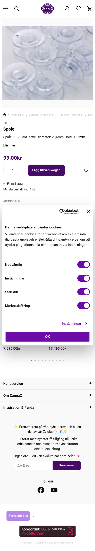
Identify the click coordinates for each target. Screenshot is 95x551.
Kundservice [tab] (13, 384)
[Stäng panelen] (88, 211)
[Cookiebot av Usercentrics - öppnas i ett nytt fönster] (60, 212)
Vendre (69, 542)
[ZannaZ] (47, 8)
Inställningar (71, 323)
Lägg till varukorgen (46, 170)
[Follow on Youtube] (54, 490)
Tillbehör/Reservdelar (71, 114)
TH (5, 123)
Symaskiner (18, 114)
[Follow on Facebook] (41, 490)
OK (47, 336)
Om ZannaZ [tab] (12, 395)
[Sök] (16, 8)
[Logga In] (67, 8)
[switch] (83, 278)
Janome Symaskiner (41, 114)
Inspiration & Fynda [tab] (18, 407)
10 (63, 360)
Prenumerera (66, 465)
